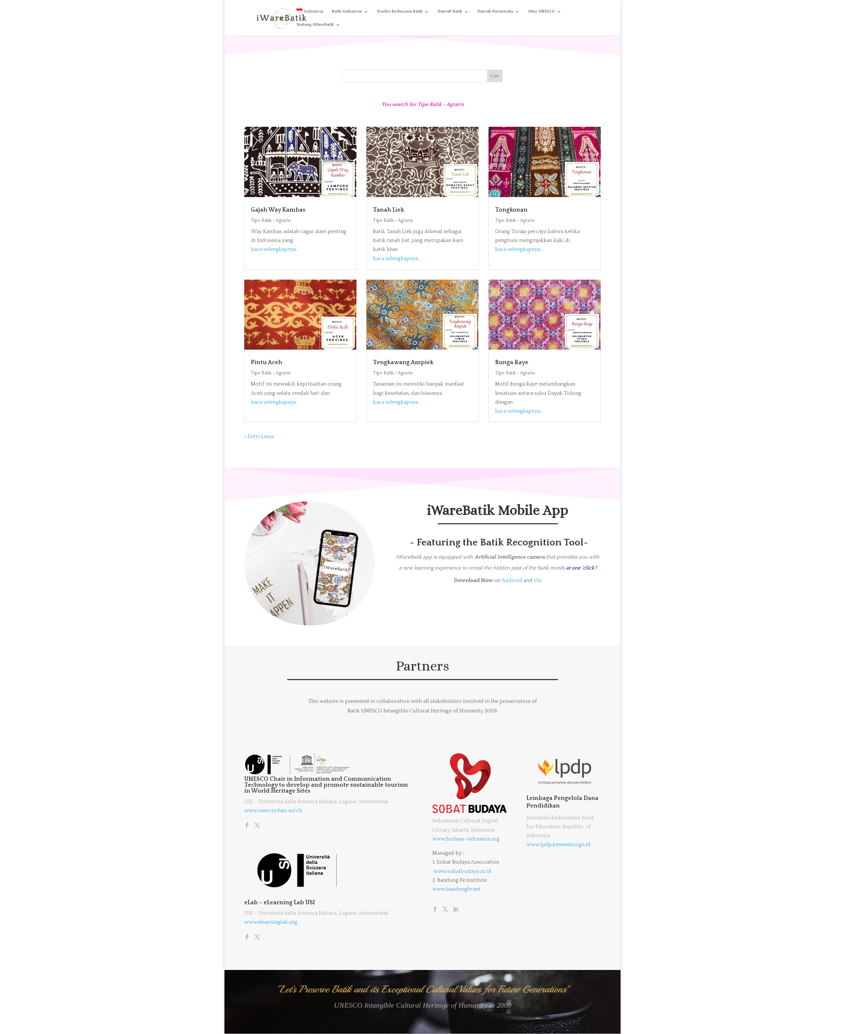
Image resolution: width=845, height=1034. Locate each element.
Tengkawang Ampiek (403, 362)
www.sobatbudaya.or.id (462, 871)
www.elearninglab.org (270, 922)
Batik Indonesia (347, 11)
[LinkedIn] (455, 910)
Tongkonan (511, 210)
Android (512, 580)
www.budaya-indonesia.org (465, 839)
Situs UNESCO (541, 11)
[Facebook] (247, 826)
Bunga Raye (511, 362)
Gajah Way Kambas (278, 210)
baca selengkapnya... (275, 249)
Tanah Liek (388, 210)
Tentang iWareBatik (315, 24)
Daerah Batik (450, 11)
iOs (538, 580)
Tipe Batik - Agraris (270, 220)
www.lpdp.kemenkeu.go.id (558, 844)
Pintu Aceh (266, 362)
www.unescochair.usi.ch (273, 810)
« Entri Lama (259, 436)
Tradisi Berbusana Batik (399, 11)
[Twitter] (257, 826)
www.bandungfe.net (456, 889)
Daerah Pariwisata (495, 11)
